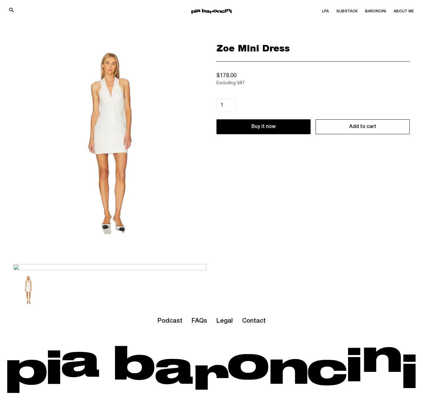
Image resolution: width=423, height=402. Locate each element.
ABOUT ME (404, 11)
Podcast (169, 321)
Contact (254, 321)
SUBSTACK (347, 11)
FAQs (199, 321)
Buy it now (263, 127)
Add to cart (362, 127)
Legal (224, 321)
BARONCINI (375, 11)
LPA (325, 11)
